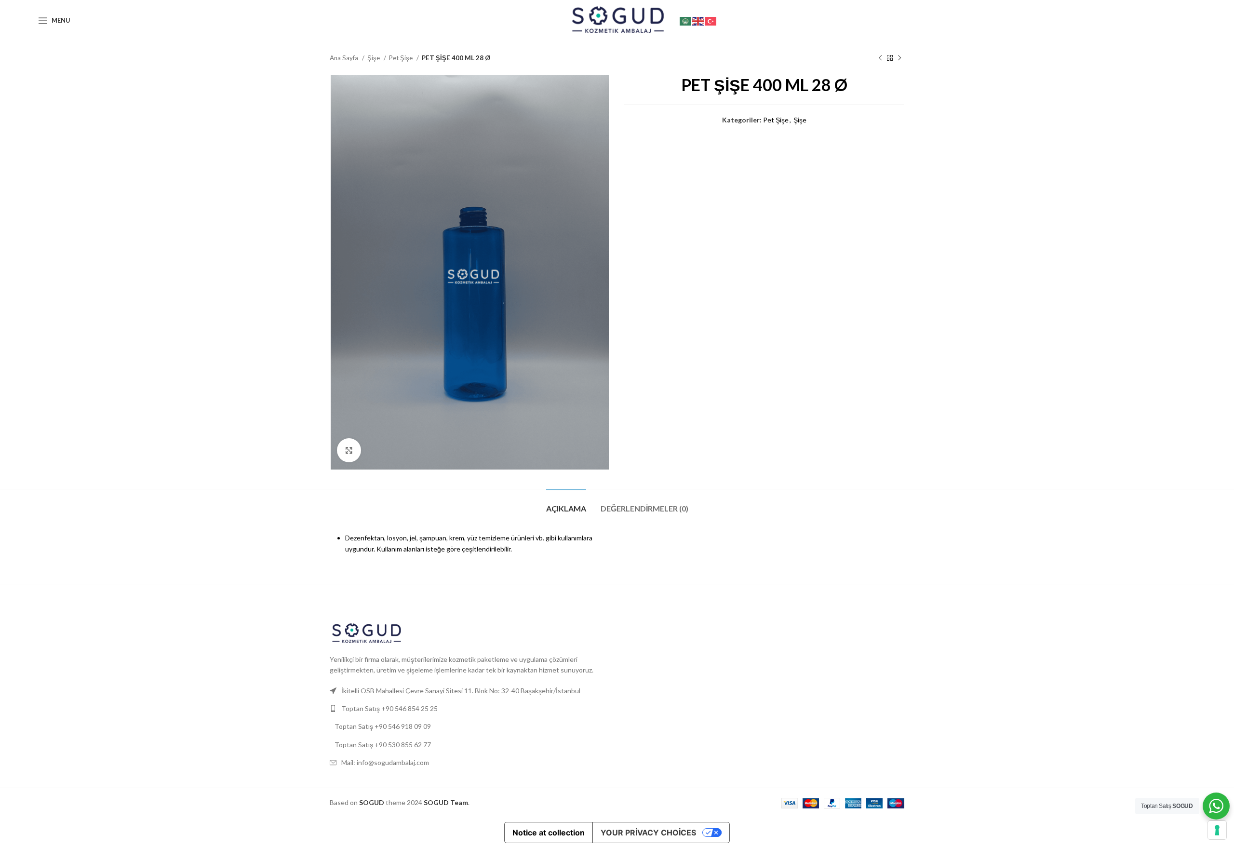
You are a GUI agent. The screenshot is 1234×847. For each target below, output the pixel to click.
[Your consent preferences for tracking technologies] (1217, 830)
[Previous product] (880, 58)
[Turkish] (711, 20)
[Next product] (899, 58)
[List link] (470, 708)
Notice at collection (548, 832)
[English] (698, 20)
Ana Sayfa (345, 58)
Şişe (374, 58)
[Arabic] (686, 20)
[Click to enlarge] (349, 450)
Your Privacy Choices (648, 832)
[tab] (566, 503)
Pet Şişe (401, 58)
